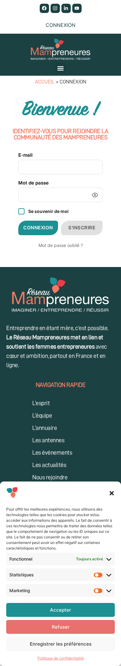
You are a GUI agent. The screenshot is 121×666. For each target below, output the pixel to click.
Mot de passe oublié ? (60, 245)
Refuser (60, 627)
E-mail (25, 155)
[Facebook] (44, 8)
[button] (112, 493)
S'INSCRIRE (81, 228)
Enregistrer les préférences (61, 644)
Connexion (60, 25)
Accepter (60, 610)
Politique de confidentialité (61, 658)
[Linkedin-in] (66, 8)
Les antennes (48, 440)
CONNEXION (38, 228)
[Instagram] (55, 8)
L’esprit (41, 403)
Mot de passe (33, 182)
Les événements (52, 452)
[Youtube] (77, 8)
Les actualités (49, 465)
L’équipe (42, 415)
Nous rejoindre (49, 477)
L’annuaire (44, 428)
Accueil (45, 81)
